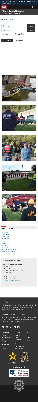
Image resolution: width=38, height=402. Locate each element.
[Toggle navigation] (35, 7)
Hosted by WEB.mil (18, 367)
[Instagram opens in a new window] (11, 327)
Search (31, 26)
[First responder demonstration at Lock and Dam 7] (19, 58)
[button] (9, 3)
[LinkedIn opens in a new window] (15, 327)
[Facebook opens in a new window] (3, 327)
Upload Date (20, 34)
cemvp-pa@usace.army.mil (11, 280)
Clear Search (7, 40)
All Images (7, 34)
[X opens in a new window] (7, 327)
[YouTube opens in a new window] (18, 327)
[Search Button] (31, 7)
